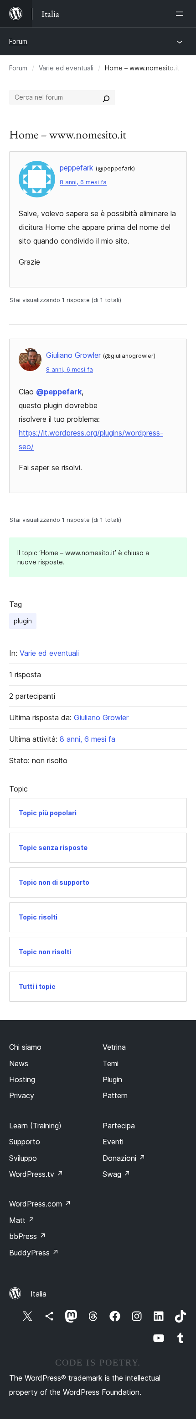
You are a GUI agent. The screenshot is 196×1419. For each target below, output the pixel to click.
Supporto (24, 1141)
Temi (111, 1063)
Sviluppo (23, 1158)
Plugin (112, 1079)
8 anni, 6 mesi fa (83, 182)
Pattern (115, 1095)
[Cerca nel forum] (106, 97)
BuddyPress (34, 1252)
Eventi (113, 1141)
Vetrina (114, 1047)
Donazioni (124, 1158)
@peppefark (59, 391)
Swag (116, 1174)
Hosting (22, 1079)
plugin (23, 621)
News (18, 1063)
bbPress (27, 1236)
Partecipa (119, 1125)
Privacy (21, 1095)
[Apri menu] (181, 13)
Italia (38, 1293)
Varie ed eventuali (66, 68)
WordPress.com (40, 1203)
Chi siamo (25, 1047)
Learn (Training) (35, 1125)
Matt (22, 1220)
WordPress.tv (36, 1174)
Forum (18, 41)
